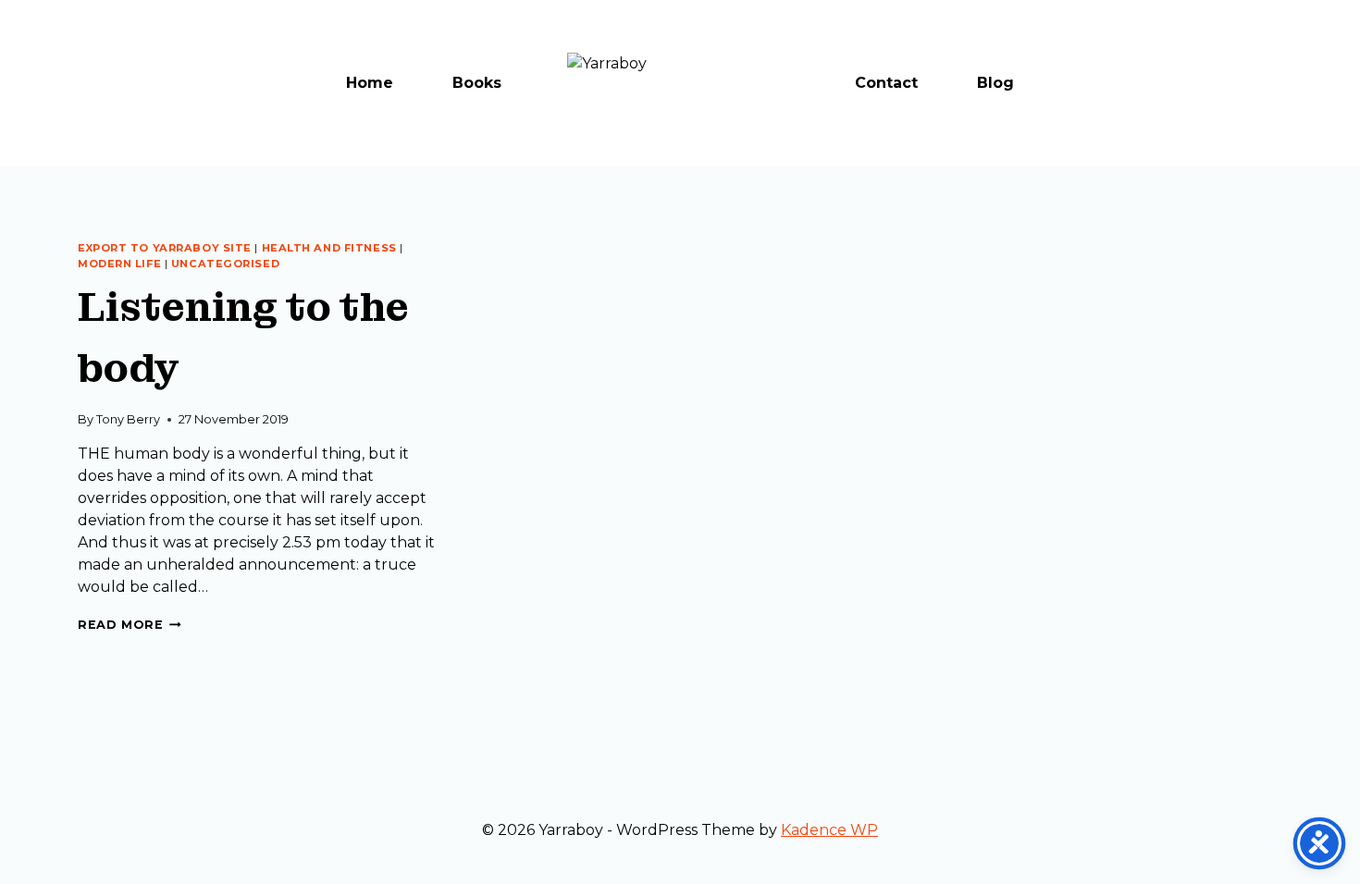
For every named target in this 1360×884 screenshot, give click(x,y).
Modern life (119, 263)
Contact (886, 83)
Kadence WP (829, 830)
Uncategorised (225, 263)
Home (369, 83)
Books (476, 83)
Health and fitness (329, 247)
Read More (129, 625)
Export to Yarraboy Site (165, 247)
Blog (995, 83)
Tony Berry (128, 419)
